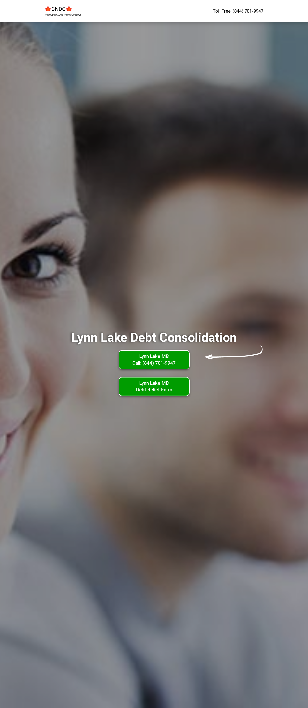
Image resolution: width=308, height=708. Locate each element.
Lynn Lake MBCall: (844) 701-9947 (154, 360)
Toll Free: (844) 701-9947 (238, 11)
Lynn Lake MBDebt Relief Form (154, 386)
